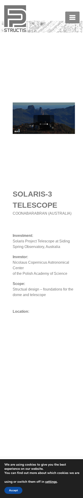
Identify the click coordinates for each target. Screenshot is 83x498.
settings (51, 482)
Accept (13, 490)
